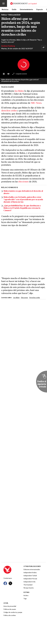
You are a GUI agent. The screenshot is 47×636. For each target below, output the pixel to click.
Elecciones (24, 298)
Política (4, 15)
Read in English (7, 87)
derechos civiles (9, 111)
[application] (23, 65)
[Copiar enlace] (43, 47)
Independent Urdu (29, 582)
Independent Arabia (30, 573)
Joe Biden (19, 91)
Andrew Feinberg (8, 46)
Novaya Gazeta (29, 588)
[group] (8, 73)
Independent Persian (30, 579)
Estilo (14, 9)
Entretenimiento (26, 9)
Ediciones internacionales (32, 569)
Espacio (39, 9)
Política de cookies (9, 615)
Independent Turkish (30, 576)
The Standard (28, 585)
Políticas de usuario (9, 609)
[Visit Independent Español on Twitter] (10, 583)
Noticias (5, 9)
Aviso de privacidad (9, 606)
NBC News (36, 103)
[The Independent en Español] (23, 3)
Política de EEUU (14, 15)
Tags (25, 599)
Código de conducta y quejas (12, 612)
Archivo (26, 595)
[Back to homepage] (13, 570)
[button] (23, 64)
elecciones (23, 182)
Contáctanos (7, 578)
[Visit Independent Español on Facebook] (5, 583)
